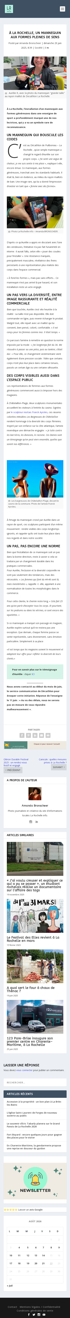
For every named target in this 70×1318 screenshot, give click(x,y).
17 (10, 1263)
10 (10, 1255)
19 (28, 1263)
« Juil (10, 1285)
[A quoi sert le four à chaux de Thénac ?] (35, 966)
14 (43, 1255)
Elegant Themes (26, 1302)
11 (19, 1255)
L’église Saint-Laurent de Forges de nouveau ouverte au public (32, 1114)
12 (28, 1255)
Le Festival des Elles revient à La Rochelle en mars (33, 939)
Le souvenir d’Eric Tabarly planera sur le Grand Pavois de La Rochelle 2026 (33, 1125)
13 (36, 1255)
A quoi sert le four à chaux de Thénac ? (31, 989)
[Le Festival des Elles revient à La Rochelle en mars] (35, 916)
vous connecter (24, 1070)
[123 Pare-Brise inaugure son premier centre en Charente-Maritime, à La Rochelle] (35, 1017)
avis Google (35, 1209)
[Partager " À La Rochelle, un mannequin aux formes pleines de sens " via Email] (41, 735)
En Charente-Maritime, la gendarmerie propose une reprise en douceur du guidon (34, 1147)
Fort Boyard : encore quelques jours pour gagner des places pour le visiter (34, 1136)
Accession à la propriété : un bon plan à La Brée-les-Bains (34, 1103)
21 (43, 1263)
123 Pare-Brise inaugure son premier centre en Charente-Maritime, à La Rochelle (30, 1041)
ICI (33, 674)
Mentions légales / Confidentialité (40, 1306)
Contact (12, 1306)
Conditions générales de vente (35, 1310)
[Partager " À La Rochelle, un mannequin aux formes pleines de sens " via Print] (48, 735)
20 (36, 1263)
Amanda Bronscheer (30, 43)
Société (38, 47)
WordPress (58, 1302)
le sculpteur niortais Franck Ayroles (29, 412)
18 (19, 1263)
